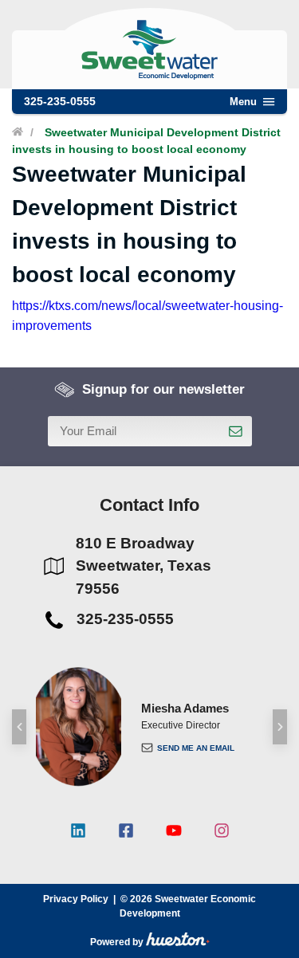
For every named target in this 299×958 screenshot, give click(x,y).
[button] (19, 726)
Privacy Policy (75, 899)
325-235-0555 (60, 101)
